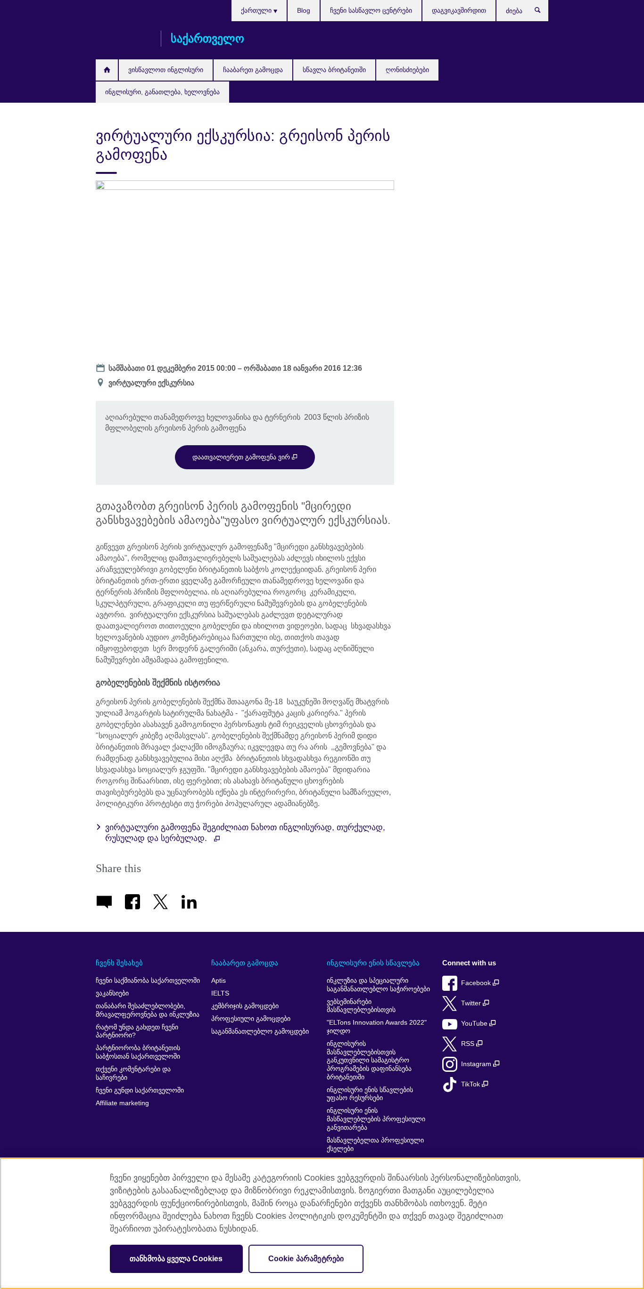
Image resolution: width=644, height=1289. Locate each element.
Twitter (472, 1003)
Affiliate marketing (122, 1103)
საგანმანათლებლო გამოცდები (260, 1031)
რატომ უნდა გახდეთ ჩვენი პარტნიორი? (137, 1031)
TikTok (471, 1084)
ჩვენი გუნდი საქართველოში (140, 1090)
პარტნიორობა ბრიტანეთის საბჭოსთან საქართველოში (138, 1052)
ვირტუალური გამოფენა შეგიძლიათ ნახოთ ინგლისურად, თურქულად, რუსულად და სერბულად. (245, 833)
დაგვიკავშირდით (459, 10)
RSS (468, 1043)
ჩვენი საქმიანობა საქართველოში (148, 980)
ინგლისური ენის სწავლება (373, 963)
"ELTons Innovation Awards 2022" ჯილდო (377, 1027)
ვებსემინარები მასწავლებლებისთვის (361, 1006)
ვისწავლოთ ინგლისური (165, 69)
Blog (303, 10)
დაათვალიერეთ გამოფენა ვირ (242, 457)
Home (107, 70)
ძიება (542, 12)
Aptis (218, 980)
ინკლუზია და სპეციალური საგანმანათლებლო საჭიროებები (378, 985)
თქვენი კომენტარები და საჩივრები (133, 1073)
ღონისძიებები (407, 69)
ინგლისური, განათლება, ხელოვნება (162, 92)
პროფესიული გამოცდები (250, 1018)
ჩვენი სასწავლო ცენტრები (371, 10)
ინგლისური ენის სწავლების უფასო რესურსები (370, 1094)
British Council (123, 39)
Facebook (477, 983)
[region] (322, 1223)
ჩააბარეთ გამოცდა (253, 69)
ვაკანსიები (112, 993)
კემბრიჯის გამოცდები (245, 1006)
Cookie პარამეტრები (306, 1259)
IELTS (220, 993)
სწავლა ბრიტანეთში (334, 69)
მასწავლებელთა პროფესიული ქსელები (375, 1144)
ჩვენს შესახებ (119, 963)
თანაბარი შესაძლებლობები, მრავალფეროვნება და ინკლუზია (147, 1010)
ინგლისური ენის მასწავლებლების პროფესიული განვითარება (376, 1119)
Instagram (477, 1064)
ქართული (257, 10)
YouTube (475, 1023)
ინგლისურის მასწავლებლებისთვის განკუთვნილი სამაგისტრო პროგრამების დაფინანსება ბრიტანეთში (369, 1060)
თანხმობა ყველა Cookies (176, 1259)
